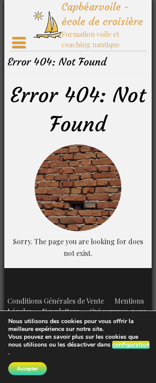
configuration (131, 345)
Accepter (27, 368)
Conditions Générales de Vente (55, 300)
